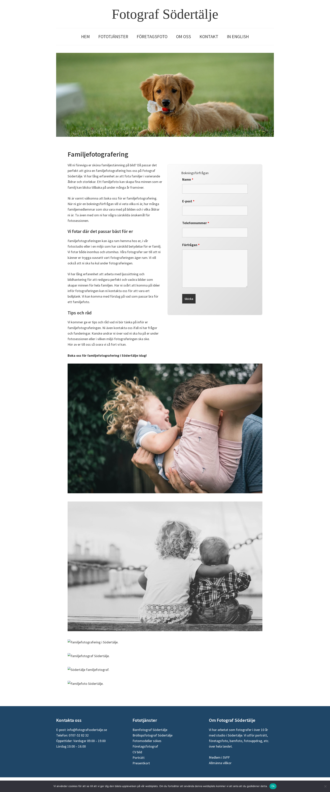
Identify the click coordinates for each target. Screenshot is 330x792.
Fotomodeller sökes (147, 741)
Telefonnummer (195, 223)
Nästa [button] (269, 99)
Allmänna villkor (220, 763)
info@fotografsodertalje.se (87, 730)
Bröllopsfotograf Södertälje (152, 735)
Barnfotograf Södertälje (150, 730)
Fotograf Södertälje (165, 14)
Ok (273, 786)
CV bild (137, 752)
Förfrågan (191, 245)
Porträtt (139, 757)
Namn (187, 179)
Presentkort (141, 763)
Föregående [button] (61, 99)
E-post (188, 201)
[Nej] (325, 786)
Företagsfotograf (145, 746)
